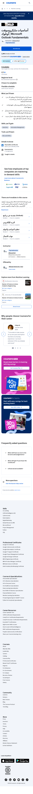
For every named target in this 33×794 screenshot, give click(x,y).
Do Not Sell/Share (7, 745)
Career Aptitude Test (8, 612)
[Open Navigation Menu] (3, 3)
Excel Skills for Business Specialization (13, 591)
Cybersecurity (6, 515)
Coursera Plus (6, 658)
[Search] (29, 3)
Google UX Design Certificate (10, 557)
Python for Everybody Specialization (12, 600)
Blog (4, 702)
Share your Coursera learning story (12, 634)
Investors (5, 721)
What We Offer (6, 649)
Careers (5, 654)
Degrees (5, 666)
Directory (5, 738)
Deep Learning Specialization (10, 588)
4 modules (5, 67)
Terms (4, 724)
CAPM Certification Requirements (11, 615)
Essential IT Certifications (9, 622)
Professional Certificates (9, 661)
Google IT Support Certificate (10, 552)
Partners (5, 697)
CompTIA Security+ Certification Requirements (15, 620)
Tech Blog (5, 707)
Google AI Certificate (8, 545)
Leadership (6, 651)
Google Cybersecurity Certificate (11, 547)
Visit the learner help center (14, 484)
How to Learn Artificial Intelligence (12, 627)
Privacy (5, 726)
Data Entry (5, 127)
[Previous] (3, 334)
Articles (5, 736)
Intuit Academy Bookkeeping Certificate (13, 566)
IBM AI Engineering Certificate (10, 559)
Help (4, 729)
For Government (7, 670)
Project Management (8, 528)
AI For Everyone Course (9, 583)
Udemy (5, 682)
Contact (5, 733)
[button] (12, 269)
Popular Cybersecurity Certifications (12, 632)
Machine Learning (15, 9)
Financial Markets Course (9, 593)
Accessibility (6, 731)
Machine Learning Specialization (11, 595)
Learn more (26, 57)
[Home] (2, 8)
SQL (4, 532)
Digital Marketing (7, 520)
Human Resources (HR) (9, 523)
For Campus (6, 673)
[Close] (28, 13)
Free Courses (6, 680)
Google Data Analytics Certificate (11, 549)
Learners (5, 695)
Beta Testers (6, 700)
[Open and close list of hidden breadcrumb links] (7, 8)
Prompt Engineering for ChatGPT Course (13, 598)
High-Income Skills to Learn (10, 624)
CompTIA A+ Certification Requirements (13, 617)
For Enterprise (6, 668)
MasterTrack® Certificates (10, 663)
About (4, 646)
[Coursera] (11, 3)
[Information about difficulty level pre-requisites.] (17, 79)
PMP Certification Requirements (11, 629)
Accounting (6, 511)
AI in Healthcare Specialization (11, 586)
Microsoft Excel (7, 525)
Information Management (17, 127)
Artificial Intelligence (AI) (9, 513)
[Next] (29, 334)
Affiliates (5, 741)
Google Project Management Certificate (13, 554)
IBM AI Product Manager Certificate (12, 561)
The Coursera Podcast (9, 704)
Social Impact (6, 678)
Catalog (5, 656)
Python (5, 530)
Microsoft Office (7, 136)
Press (4, 719)
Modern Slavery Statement (10, 743)
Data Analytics (6, 518)
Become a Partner (7, 675)
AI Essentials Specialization (10, 579)
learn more (17, 490)
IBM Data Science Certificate (10, 564)
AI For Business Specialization (10, 581)
